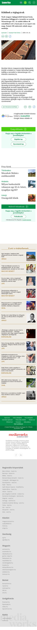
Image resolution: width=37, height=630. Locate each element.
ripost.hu (5, 586)
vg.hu (4, 537)
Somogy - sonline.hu (8, 501)
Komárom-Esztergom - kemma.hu (13, 496)
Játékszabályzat (27, 422)
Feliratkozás (18, 216)
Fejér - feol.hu (6, 485)
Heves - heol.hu (7, 491)
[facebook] (16, 455)
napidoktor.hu (6, 560)
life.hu (4, 590)
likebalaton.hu (6, 558)
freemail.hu (6, 602)
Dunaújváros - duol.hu (9, 482)
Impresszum (7, 417)
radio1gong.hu (7, 618)
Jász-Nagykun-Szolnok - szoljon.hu (13, 494)
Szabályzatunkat (26, 220)
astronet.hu (6, 549)
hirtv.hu (4, 526)
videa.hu (5, 607)
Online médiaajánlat (17, 417)
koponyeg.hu (6, 604)
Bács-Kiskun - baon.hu (9, 471)
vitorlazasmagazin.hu (9, 570)
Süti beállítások (18, 424)
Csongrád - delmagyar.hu (10, 480)
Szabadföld (25, 116)
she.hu (4, 593)
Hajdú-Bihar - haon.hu (9, 489)
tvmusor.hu (6, 574)
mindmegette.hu (7, 563)
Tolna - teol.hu (7, 505)
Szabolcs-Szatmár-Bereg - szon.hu (13, 503)
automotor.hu (6, 551)
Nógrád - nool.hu (7, 498)
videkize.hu (6, 572)
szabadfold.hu (6, 523)
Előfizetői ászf (9, 422)
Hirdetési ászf (32, 419)
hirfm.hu (5, 620)
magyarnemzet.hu (8, 521)
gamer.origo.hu (7, 556)
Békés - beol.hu (7, 476)
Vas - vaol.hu (6, 507)
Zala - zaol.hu (6, 512)
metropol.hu (6, 588)
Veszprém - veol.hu (8, 510)
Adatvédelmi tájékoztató (7, 419)
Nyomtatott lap (18, 144)
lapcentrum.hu (7, 609)
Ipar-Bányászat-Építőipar (10, 107)
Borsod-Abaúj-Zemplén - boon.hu (13, 478)
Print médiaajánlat (29, 417)
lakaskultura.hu (7, 554)
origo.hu (5, 528)
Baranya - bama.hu (8, 473)
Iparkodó (4, 32)
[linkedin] (21, 455)
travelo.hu (5, 565)
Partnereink (18, 422)
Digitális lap (18, 139)
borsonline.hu (6, 583)
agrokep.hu (6, 540)
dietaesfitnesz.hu (7, 567)
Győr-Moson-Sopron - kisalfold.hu (13, 487)
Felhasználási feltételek (21, 419)
